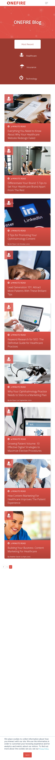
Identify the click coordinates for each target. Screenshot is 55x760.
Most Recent (27, 44)
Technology (31, 78)
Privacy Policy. (44, 748)
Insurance (31, 67)
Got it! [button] (27, 755)
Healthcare (31, 56)
